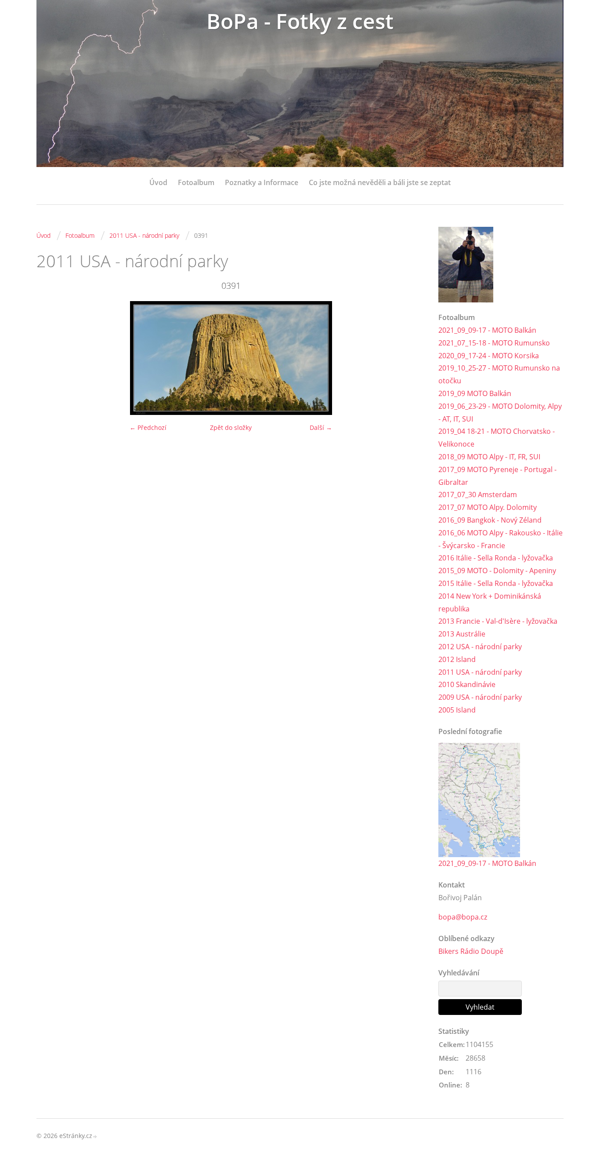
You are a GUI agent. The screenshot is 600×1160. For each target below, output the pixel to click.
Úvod (158, 182)
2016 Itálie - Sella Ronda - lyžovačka (495, 558)
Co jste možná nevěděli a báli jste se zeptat (380, 182)
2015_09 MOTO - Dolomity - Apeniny (497, 570)
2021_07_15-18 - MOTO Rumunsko (494, 343)
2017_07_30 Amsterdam (477, 494)
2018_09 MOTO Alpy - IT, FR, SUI (489, 457)
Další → (321, 427)
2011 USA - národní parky (144, 235)
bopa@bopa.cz (462, 917)
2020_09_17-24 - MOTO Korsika (488, 355)
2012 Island (457, 659)
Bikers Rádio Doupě (470, 951)
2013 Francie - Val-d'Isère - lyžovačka (497, 621)
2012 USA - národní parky (480, 646)
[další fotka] (411, 358)
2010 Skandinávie (466, 684)
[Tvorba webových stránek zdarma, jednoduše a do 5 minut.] (95, 1136)
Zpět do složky (231, 427)
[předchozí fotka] (51, 358)
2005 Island (457, 710)
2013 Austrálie (461, 634)
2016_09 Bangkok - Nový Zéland (490, 520)
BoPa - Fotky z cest (300, 21)
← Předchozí (148, 427)
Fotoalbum (196, 182)
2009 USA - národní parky (480, 697)
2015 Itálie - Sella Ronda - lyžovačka (495, 583)
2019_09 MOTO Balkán (474, 393)
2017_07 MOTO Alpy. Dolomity (487, 507)
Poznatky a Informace (261, 182)
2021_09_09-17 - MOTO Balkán (487, 330)
